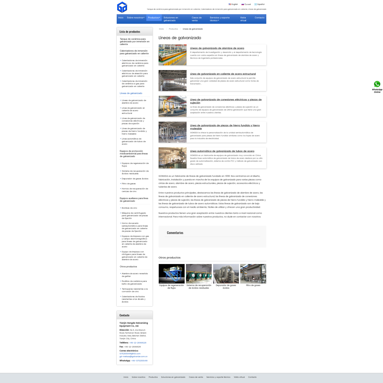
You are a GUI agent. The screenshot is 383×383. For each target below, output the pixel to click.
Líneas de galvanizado (131, 93)
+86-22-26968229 (137, 342)
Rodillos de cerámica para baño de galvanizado (134, 282)
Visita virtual (243, 19)
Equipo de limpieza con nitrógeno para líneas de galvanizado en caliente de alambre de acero (134, 255)
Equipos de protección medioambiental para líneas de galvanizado (134, 154)
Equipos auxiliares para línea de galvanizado (134, 199)
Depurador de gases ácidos (226, 287)
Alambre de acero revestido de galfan (135, 274)
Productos (173, 29)
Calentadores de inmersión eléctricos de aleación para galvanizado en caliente (135, 73)
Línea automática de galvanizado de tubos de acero (222, 151)
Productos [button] (153, 17)
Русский (248, 4)
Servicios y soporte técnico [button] (220, 19)
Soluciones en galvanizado (171, 19)
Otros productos (128, 266)
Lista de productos (130, 31)
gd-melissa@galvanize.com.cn (134, 356)
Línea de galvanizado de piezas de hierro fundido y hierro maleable (225, 127)
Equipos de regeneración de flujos (171, 287)
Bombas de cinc (129, 208)
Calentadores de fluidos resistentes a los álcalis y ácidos (133, 299)
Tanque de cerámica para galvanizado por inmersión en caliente (134, 41)
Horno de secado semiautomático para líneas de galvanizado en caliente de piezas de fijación (135, 227)
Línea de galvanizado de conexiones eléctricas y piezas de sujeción (226, 101)
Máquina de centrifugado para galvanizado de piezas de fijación (135, 215)
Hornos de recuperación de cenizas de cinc (135, 189)
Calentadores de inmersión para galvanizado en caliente (134, 52)
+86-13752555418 (139, 360)
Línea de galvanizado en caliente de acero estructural (223, 74)
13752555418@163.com (130, 353)
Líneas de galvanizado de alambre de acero (217, 48)
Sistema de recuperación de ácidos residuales (199, 287)
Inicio (120, 17)
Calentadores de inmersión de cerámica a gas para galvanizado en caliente (134, 83)
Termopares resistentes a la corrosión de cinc (135, 290)
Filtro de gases (253, 285)
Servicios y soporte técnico (218, 377)
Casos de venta (197, 19)
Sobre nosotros (138, 377)
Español (261, 4)
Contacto (260, 17)
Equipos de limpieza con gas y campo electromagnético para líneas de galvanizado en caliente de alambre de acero (135, 241)
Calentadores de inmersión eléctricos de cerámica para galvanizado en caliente (135, 63)
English (235, 4)
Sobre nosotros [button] (135, 17)
